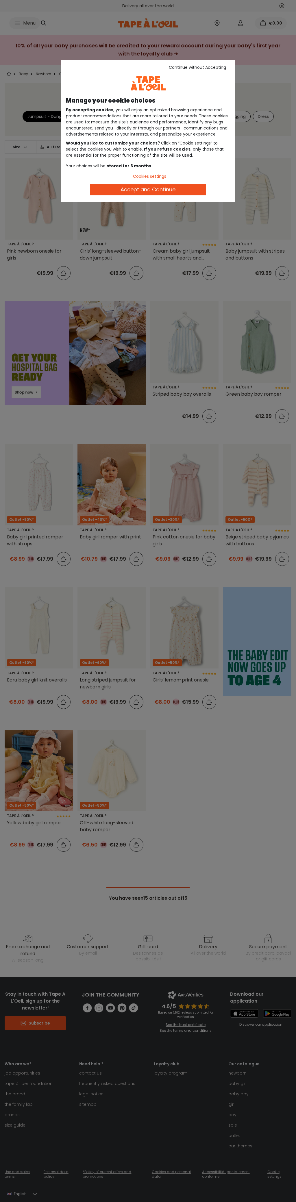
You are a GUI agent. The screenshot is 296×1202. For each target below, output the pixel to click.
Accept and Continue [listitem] (148, 189)
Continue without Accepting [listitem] (197, 67)
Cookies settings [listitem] (149, 176)
